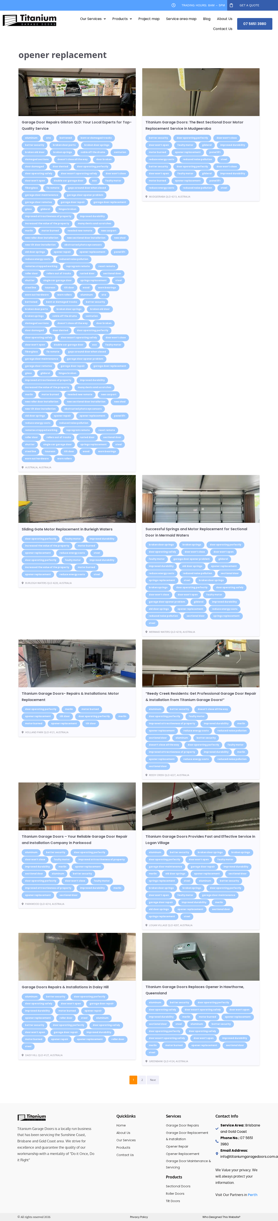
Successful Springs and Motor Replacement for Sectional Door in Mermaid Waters (196, 532)
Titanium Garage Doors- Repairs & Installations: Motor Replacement (70, 696)
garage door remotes (38, 202)
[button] (93, 19)
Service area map (181, 18)
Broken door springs (96, 145)
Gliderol (45, 209)
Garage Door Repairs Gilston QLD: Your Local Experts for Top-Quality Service (77, 125)
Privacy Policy (139, 1217)
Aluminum (31, 138)
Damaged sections (37, 159)
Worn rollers (64, 294)
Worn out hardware (37, 294)
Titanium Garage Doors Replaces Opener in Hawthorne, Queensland (195, 990)
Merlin (29, 230)
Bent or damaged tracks (96, 138)
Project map (149, 18)
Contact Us (222, 28)
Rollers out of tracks (58, 273)
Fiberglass (31, 187)
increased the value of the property (47, 223)
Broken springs (62, 152)
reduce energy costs (37, 259)
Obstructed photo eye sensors (83, 244)
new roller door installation (41, 237)
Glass (28, 209)
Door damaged (34, 166)
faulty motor (113, 180)
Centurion (120, 152)
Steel (118, 280)
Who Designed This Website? (221, 1217)
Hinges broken (67, 209)
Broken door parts (64, 145)
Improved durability (92, 216)
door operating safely (38, 173)
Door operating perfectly (92, 166)
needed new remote (80, 230)
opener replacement (92, 252)
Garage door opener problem (85, 195)
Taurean (50, 287)
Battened (66, 138)
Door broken (103, 159)
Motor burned (50, 230)
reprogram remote (78, 266)
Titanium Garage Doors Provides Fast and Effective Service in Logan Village (200, 839)
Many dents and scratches (94, 223)
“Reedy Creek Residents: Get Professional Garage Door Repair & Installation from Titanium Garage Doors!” (201, 696)
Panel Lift (119, 252)
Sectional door (112, 273)
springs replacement (93, 280)
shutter (30, 280)
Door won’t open (35, 180)
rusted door (87, 273)
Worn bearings (107, 287)
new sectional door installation (86, 237)
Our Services (91, 18)
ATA (48, 138)
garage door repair (73, 202)
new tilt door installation (40, 244)
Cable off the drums (93, 152)
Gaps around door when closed (87, 187)
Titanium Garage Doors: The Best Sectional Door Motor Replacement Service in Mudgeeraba (194, 125)
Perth (252, 1194)
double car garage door (68, 180)
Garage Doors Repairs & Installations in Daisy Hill (65, 987)
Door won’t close (116, 173)
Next (153, 1080)
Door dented (60, 166)
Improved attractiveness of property (48, 216)
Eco (94, 180)
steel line (30, 287)
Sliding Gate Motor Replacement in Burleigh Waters (67, 529)
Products (120, 18)
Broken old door (35, 152)
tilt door (69, 287)
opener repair (62, 252)
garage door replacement (109, 202)
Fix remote (52, 187)
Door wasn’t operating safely (79, 173)
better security (34, 145)
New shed (120, 237)
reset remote (106, 266)
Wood (86, 287)
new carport (108, 230)
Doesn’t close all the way (72, 159)
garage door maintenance (41, 195)
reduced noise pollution (73, 259)
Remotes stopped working (41, 266)
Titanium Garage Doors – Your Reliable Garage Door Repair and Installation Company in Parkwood (74, 839)
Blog (206, 18)
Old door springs (35, 252)
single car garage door (57, 280)
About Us (224, 18)
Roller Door (31, 273)
